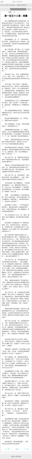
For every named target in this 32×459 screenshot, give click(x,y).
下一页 (26, 449)
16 (14, 12)
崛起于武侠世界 (21, 5)
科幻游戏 (12, 5)
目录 (16, 449)
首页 (2, 1)
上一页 (7, 449)
